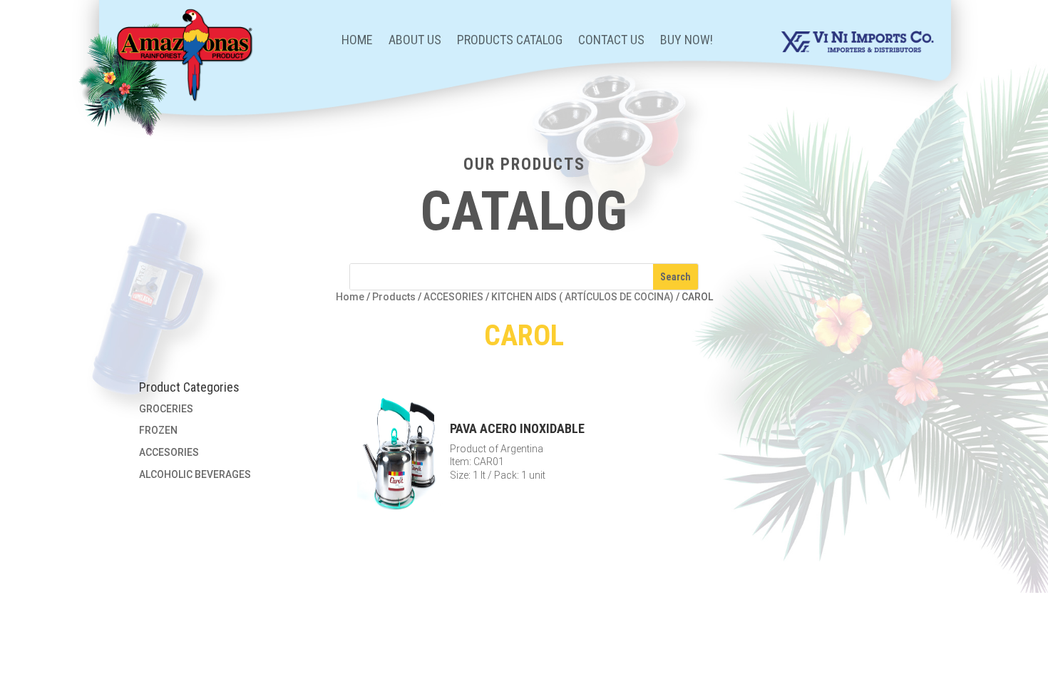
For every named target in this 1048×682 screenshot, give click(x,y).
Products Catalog (509, 41)
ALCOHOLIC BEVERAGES (195, 474)
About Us (415, 41)
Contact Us (611, 41)
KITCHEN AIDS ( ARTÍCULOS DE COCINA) (582, 296)
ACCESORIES (453, 296)
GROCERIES (166, 408)
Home (357, 41)
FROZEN (158, 430)
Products (394, 296)
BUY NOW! (686, 41)
